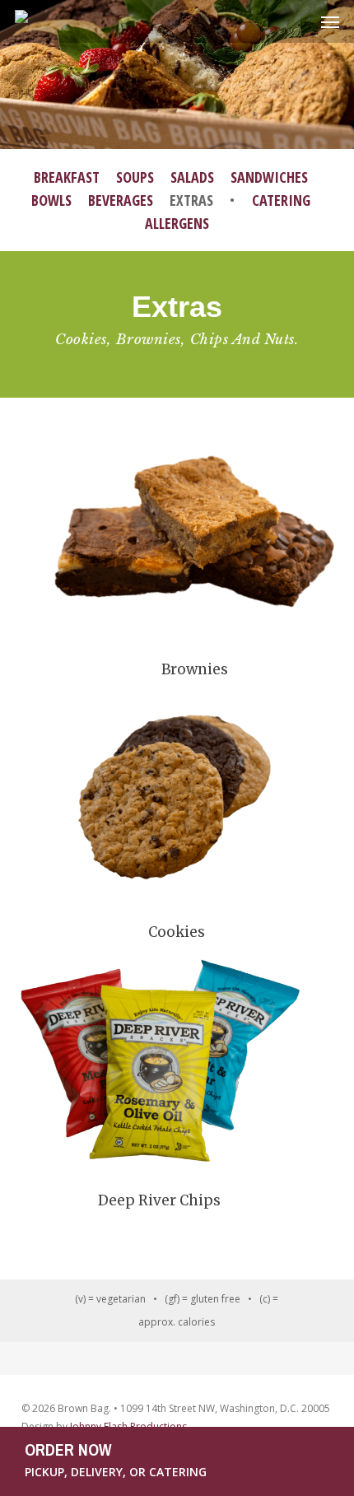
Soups (135, 177)
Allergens (177, 223)
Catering (281, 200)
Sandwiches (269, 177)
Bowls (51, 200)
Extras (191, 200)
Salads (192, 177)
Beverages (120, 200)
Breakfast (67, 177)
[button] (330, 21)
